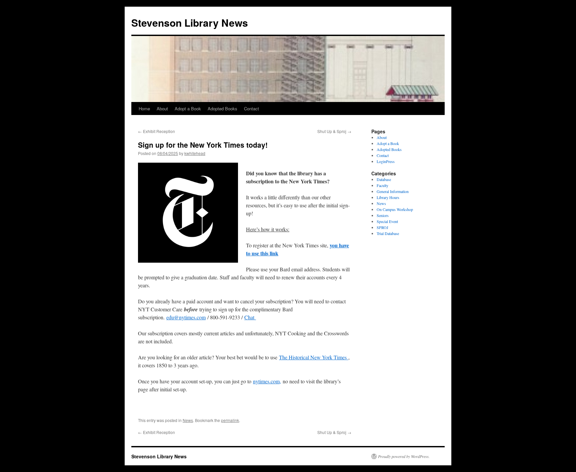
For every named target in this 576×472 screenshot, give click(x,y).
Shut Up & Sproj (334, 131)
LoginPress (386, 161)
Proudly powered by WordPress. (404, 456)
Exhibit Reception (156, 131)
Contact (251, 108)
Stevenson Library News (189, 22)
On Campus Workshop (395, 209)
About (162, 108)
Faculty (382, 185)
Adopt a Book (188, 108)
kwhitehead (194, 153)
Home (144, 108)
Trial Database (388, 233)
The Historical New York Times (313, 357)
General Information (393, 191)
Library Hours (388, 197)
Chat (250, 317)
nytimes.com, (267, 381)
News (188, 420)
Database (384, 179)
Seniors (383, 215)
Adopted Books (222, 108)
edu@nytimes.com (186, 317)
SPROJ (382, 227)
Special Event (387, 221)
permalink (230, 420)
